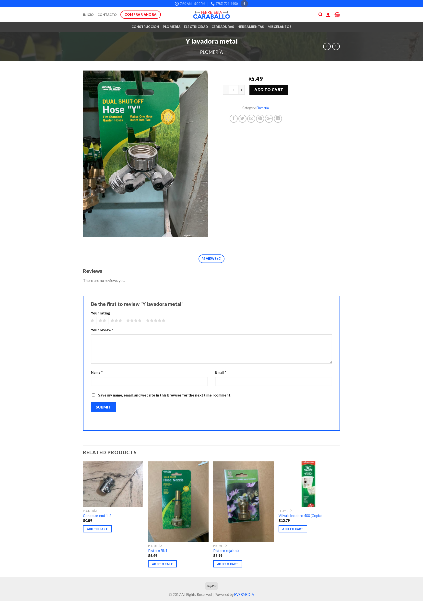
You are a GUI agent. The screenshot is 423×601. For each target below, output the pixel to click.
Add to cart (268, 89)
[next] (338, 519)
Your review (102, 330)
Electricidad (196, 27)
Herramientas (250, 27)
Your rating (100, 313)
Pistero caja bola (226, 551)
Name (97, 372)
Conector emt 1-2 (97, 516)
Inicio (88, 15)
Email (220, 372)
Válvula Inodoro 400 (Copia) (300, 516)
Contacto (107, 15)
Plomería (171, 27)
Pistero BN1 (157, 551)
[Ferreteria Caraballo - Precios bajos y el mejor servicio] (211, 15)
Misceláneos (280, 27)
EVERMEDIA (244, 594)
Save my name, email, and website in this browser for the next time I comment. (164, 395)
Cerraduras (223, 27)
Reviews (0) (211, 259)
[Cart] (337, 14)
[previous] (83, 519)
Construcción (145, 27)
